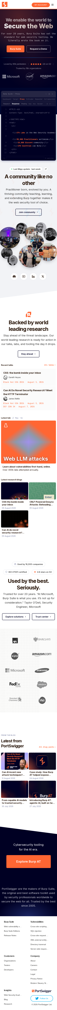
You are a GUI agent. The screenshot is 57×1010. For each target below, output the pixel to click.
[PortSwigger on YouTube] (23, 276)
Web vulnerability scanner (13, 926)
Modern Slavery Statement (39, 983)
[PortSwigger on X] (43, 276)
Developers (9, 970)
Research (8, 1004)
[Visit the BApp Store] (46, 169)
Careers (33, 965)
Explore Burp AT (28, 861)
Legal (32, 974)
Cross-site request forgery (39, 935)
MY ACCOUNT (41, 5)
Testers (7, 965)
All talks (49, 365)
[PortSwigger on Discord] (14, 276)
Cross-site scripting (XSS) (39, 926)
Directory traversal (38, 944)
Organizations (10, 961)
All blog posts (46, 747)
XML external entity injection (39, 940)
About (32, 961)
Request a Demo (38, 49)
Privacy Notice (36, 979)
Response (15, 104)
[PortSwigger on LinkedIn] (33, 276)
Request (6, 104)
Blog (6, 999)
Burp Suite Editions (12, 931)
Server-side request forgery (39, 949)
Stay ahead (27, 354)
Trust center (42, 616)
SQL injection (35, 931)
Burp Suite (15, 49)
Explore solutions (14, 616)
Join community (27, 212)
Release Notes (10, 935)
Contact (33, 970)
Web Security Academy (13, 995)
